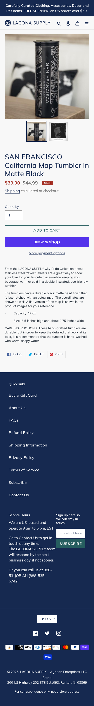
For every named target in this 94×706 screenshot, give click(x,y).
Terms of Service (24, 469)
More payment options (47, 253)
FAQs (14, 420)
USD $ (45, 619)
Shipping (12, 190)
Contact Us (19, 494)
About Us (17, 407)
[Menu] (86, 23)
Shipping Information (28, 445)
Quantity (12, 206)
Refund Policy (21, 432)
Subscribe (18, 482)
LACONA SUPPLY (33, 672)
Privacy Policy (21, 457)
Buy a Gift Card (23, 395)
